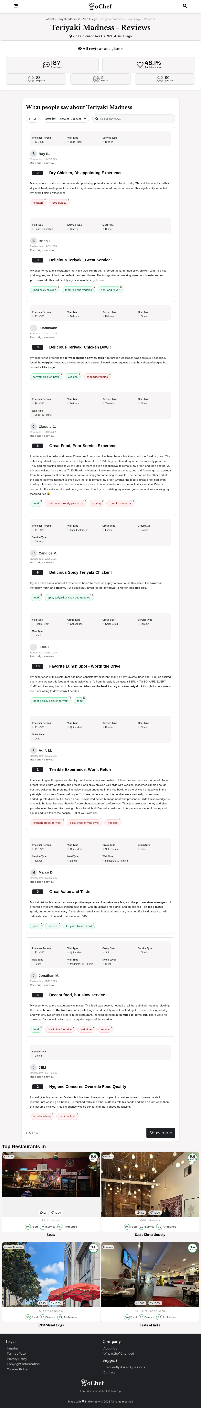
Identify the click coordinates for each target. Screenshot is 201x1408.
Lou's (51, 1234)
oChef (50, 19)
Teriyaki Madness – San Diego (77, 19)
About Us (110, 1348)
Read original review (42, 162)
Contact (109, 1372)
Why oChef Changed (118, 1353)
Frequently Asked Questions (124, 1367)
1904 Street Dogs (51, 1325)
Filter (32, 118)
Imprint (12, 1348)
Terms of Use (16, 1353)
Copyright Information (23, 1364)
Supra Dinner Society (150, 1234)
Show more (160, 1132)
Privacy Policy (17, 1359)
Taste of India (150, 1325)
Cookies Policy (17, 1369)
